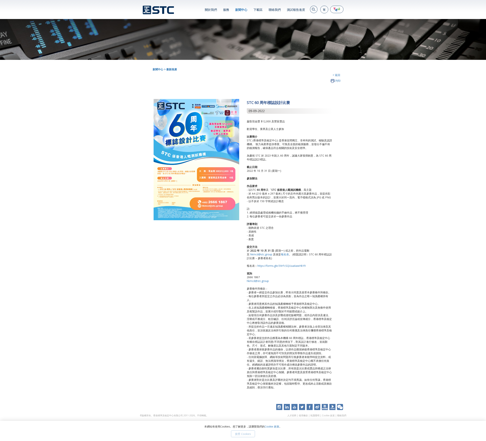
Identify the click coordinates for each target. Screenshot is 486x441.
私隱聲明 (315, 415)
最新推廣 (171, 69)
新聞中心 (241, 10)
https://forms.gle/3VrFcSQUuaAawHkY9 (281, 266)
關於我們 (211, 10)
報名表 (285, 254)
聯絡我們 (275, 10)
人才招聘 (291, 415)
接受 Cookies (243, 434)
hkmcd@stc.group (261, 254)
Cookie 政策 (328, 415)
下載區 (258, 10)
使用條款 (303, 415)
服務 (226, 10)
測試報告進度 (296, 10)
